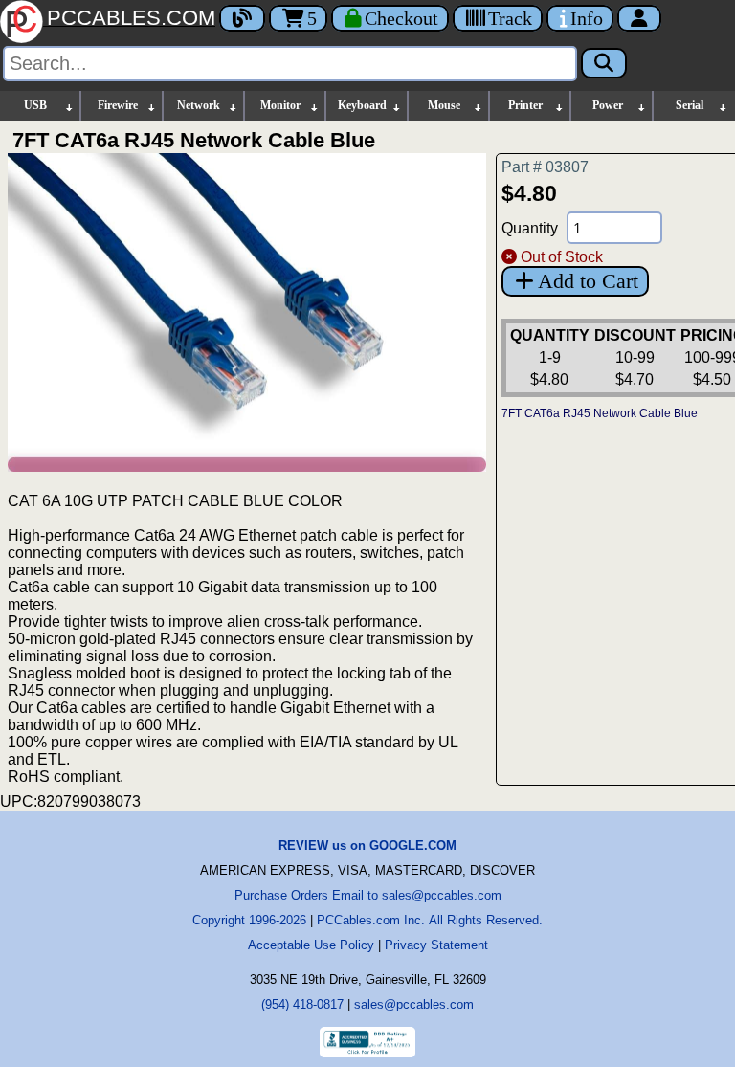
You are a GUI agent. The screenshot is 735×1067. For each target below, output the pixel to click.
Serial (689, 105)
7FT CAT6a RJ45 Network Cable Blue (599, 413)
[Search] (604, 63)
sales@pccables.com (414, 1004)
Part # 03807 (545, 167)
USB (35, 105)
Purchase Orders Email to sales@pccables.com (367, 895)
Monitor (280, 105)
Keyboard (362, 105)
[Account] (639, 18)
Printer (525, 105)
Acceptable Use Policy (311, 945)
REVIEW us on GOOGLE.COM (367, 845)
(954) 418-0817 (302, 1004)
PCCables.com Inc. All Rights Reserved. (430, 920)
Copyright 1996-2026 (249, 920)
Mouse (444, 105)
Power (607, 105)
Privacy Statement (436, 945)
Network (198, 105)
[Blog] (242, 18)
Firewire (118, 105)
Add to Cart (588, 281)
